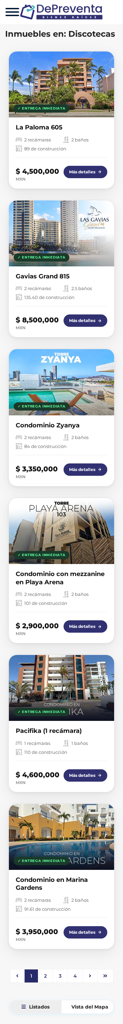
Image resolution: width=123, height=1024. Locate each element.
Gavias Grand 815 (43, 276)
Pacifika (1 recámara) (49, 731)
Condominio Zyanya (48, 425)
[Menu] (12, 12)
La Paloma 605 (39, 127)
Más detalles (82, 171)
